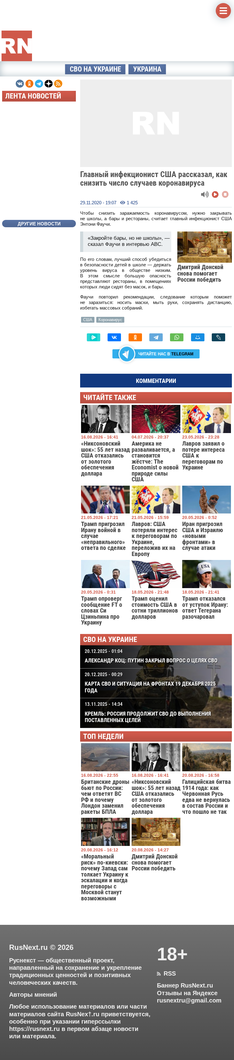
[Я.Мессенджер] (93, 337)
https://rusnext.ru (34, 1028)
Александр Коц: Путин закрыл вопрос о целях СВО (151, 656)
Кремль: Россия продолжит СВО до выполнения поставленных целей (148, 712)
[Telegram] (156, 337)
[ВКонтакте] (114, 337)
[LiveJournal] (218, 337)
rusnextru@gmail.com (189, 1000)
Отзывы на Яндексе (187, 993)
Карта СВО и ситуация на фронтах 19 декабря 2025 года (150, 683)
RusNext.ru (28, 947)
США (87, 319)
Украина (147, 69)
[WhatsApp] (176, 337)
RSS (166, 973)
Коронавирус (110, 319)
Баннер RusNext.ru (185, 985)
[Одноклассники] (135, 337)
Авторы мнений (33, 994)
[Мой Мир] (197, 337)
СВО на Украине (95, 69)
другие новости (39, 223)
